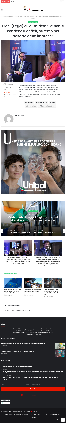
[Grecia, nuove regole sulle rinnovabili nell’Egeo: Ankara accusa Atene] (60, 346)
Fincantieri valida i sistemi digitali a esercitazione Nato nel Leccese (32, 291)
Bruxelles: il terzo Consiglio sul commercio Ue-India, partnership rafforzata (12, 291)
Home (6, 16)
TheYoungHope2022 (47, 106)
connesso (13, 310)
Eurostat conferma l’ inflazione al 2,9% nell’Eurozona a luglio (27, 1)
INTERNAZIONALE (36, 414)
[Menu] (2, 10)
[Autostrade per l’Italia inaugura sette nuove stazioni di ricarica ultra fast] (53, 283)
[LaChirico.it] (33, 9)
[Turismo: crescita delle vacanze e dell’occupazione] (60, 353)
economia (29, 102)
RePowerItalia (31, 106)
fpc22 (53, 102)
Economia (33, 210)
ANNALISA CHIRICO (55, 414)
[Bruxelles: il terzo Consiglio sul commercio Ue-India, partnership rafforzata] (13, 283)
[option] (33, 218)
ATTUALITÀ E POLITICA (15, 414)
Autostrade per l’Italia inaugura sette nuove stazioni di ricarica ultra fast (52, 292)
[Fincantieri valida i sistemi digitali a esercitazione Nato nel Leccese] (33, 283)
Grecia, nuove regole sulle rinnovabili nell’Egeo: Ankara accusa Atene (23, 343)
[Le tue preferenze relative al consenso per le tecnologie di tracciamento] (63, 420)
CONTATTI (33, 417)
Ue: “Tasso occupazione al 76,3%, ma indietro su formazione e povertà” (33, 218)
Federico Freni (42, 102)
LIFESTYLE (45, 414)
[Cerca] (64, 10)
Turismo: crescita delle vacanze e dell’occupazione (17, 351)
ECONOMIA (25, 414)
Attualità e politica (14, 16)
